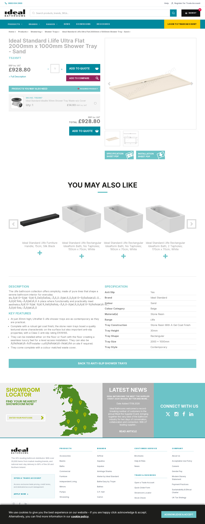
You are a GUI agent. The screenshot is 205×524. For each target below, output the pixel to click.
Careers (175, 466)
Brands (33, 24)
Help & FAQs (139, 461)
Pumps (63, 492)
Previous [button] (102, 83)
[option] (150, 83)
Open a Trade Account (144, 482)
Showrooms (83, 24)
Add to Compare (79, 78)
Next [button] (198, 83)
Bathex (100, 486)
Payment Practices (180, 484)
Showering (64, 497)
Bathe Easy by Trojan (106, 481)
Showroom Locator (142, 493)
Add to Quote (79, 68)
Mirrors (63, 486)
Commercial (65, 471)
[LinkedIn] (25, 503)
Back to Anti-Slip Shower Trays (102, 363)
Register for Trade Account (187, 3)
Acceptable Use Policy (182, 461)
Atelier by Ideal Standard (108, 476)
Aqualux (100, 466)
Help (166, 3)
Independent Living (68, 481)
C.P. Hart (101, 492)
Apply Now (20, 494)
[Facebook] (19, 503)
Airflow (100, 456)
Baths (62, 466)
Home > (12, 32)
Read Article (128, 431)
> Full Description (17, 76)
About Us (176, 456)
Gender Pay (177, 471)
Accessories (65, 456)
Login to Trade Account (182, 24)
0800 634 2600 (15, 3)
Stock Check (140, 498)
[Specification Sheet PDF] (119, 156)
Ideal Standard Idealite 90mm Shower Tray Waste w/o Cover (56, 101)
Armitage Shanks (104, 471)
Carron (100, 497)
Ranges (50, 24)
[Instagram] (13, 503)
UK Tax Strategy (179, 497)
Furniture (63, 476)
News (67, 24)
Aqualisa (101, 461)
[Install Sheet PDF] (150, 156)
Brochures (103, 24)
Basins (62, 461)
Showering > (36, 32)
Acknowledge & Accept (178, 514)
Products (14, 24)
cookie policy (80, 516)
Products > (23, 32)
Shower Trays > (52, 32)
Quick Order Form (142, 488)
